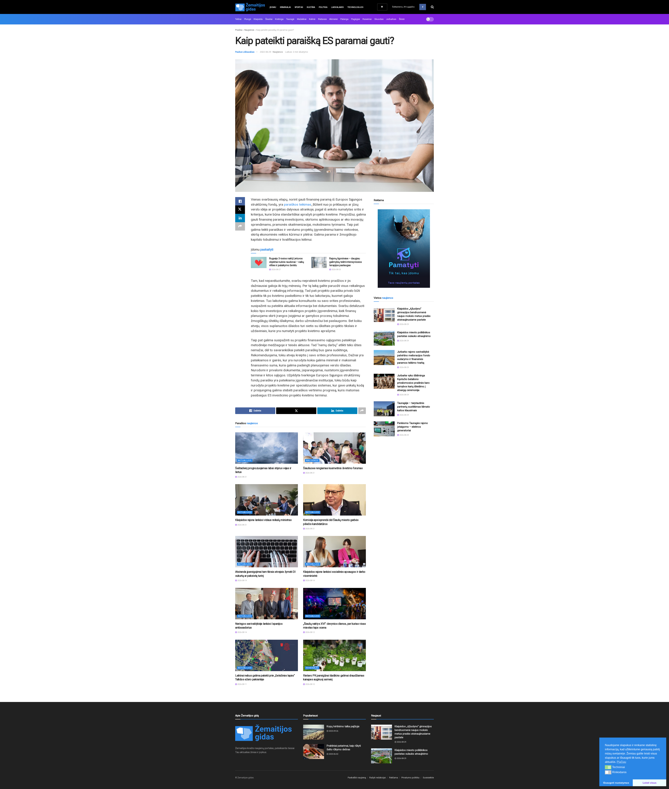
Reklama (393, 777)
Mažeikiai (301, 19)
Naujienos (249, 30)
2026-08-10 (310, 684)
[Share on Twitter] (240, 209)
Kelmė (312, 19)
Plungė (247, 19)
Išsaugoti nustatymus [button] (616, 782)
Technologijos (355, 7)
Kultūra (311, 7)
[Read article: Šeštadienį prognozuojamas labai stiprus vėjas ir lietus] (266, 448)
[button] (608, 767)
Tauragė (290, 19)
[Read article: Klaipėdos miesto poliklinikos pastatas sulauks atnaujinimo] (384, 338)
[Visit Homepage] (250, 7)
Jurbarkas (391, 19)
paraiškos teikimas (297, 204)
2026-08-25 (336, 269)
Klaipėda (258, 19)
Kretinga (279, 19)
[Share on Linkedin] (240, 218)
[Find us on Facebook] (422, 7)
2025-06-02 (333, 754)
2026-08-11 (242, 684)
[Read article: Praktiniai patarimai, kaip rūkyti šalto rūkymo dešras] (313, 751)
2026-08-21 (242, 477)
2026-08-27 (276, 269)
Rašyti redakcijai (377, 777)
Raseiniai (367, 19)
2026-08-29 (404, 324)
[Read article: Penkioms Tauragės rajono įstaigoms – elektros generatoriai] (384, 428)
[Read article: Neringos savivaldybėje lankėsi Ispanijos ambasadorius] (266, 603)
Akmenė (333, 19)
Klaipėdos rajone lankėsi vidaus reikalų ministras (263, 520)
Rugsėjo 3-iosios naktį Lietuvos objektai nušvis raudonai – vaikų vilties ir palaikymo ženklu (286, 262)
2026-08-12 (310, 632)
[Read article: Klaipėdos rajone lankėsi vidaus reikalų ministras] (266, 500)
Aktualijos (244, 460)
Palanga (344, 19)
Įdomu (273, 7)
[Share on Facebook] (240, 201)
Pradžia (238, 30)
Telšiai (238, 19)
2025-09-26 (333, 731)
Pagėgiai (355, 19)
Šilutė (402, 19)
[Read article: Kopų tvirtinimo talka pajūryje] (313, 732)
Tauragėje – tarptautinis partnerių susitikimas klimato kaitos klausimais (413, 406)
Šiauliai (268, 19)
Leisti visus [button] (649, 782)
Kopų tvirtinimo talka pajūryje (343, 726)
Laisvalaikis (337, 7)
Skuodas (378, 19)
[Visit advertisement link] (404, 248)
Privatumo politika (410, 777)
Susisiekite (428, 777)
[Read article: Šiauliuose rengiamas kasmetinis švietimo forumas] (334, 448)
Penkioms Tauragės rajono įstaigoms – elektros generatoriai (412, 427)
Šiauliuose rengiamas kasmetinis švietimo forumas (333, 468)
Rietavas (322, 19)
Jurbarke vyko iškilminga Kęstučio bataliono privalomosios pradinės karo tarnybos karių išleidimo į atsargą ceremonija (413, 383)
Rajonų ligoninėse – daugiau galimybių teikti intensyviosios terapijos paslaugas (345, 262)
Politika (323, 7)
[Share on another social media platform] (240, 226)
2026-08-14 (310, 580)
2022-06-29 (265, 52)
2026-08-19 (242, 580)
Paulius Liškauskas (244, 52)
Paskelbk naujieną (357, 777)
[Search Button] (432, 7)
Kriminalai (285, 7)
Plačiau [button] (621, 761)
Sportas (299, 7)
